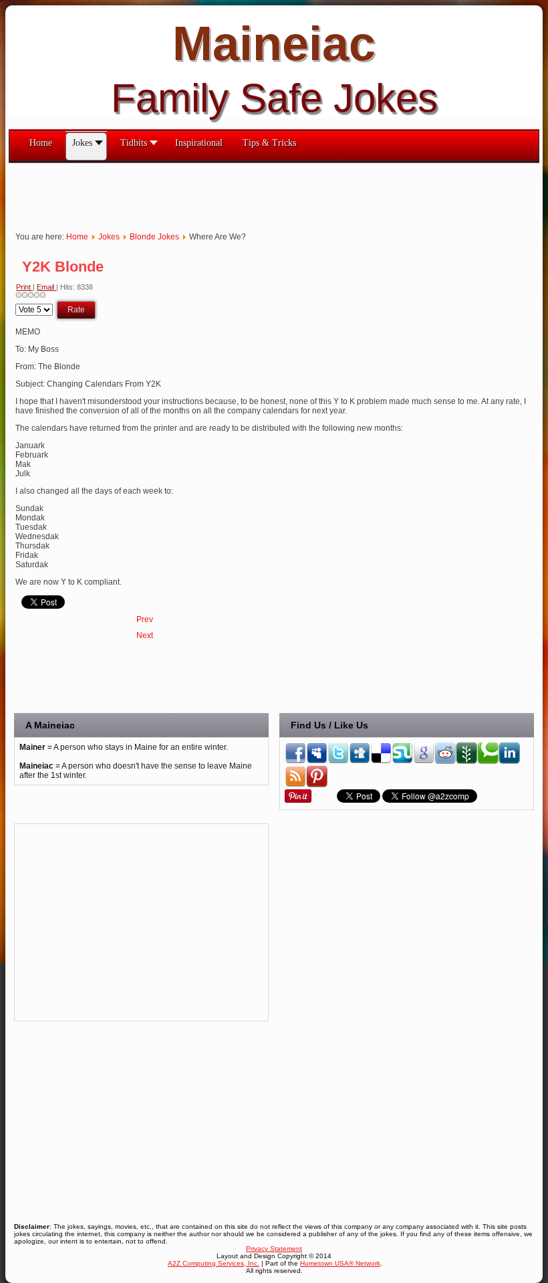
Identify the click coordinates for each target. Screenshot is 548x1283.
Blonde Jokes (154, 236)
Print (24, 287)
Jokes (109, 236)
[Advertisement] (252, 193)
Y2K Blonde (63, 266)
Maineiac (274, 43)
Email (46, 287)
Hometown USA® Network (340, 1263)
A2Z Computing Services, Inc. (213, 1263)
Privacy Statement (274, 1248)
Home (77, 236)
